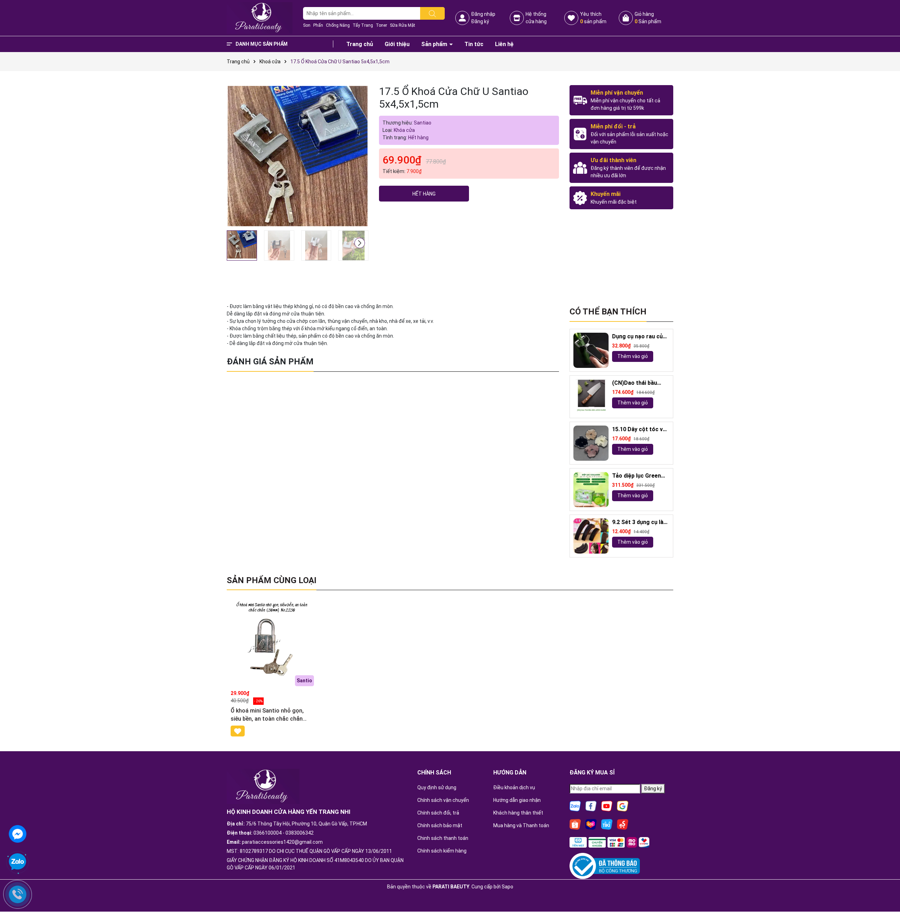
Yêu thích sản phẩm (593, 17)
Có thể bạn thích (608, 312)
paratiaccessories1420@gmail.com (282, 842)
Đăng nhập (483, 14)
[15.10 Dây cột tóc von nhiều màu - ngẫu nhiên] (591, 443)
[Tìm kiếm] (432, 13)
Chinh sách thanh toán (442, 838)
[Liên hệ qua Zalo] (17, 862)
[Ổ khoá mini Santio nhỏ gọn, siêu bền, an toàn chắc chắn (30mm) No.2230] (271, 641)
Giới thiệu (397, 44)
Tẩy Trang (363, 25)
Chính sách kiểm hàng (442, 851)
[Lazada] (591, 824)
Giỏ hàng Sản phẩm (648, 17)
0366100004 (267, 833)
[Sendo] (622, 824)
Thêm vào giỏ (632, 356)
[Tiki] (606, 824)
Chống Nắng (338, 25)
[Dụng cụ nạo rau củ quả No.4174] (591, 350)
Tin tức (473, 44)
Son (306, 25)
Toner (381, 25)
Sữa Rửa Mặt (402, 25)
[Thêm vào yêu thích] (238, 731)
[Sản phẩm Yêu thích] (571, 18)
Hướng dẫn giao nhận (517, 800)
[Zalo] (575, 805)
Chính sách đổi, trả (438, 813)
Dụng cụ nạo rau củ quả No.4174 (637, 336)
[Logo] (259, 17)
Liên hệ (504, 44)
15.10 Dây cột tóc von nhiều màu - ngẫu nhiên (640, 429)
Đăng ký (480, 21)
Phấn (318, 25)
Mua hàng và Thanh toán (521, 825)
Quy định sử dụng (436, 787)
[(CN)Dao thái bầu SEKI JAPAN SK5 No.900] (591, 396)
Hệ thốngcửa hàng (536, 17)
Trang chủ (359, 44)
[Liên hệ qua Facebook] (17, 833)
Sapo (507, 886)
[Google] (622, 805)
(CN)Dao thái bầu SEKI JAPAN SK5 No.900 (634, 383)
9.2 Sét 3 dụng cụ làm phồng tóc (640, 522)
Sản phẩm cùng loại (271, 580)
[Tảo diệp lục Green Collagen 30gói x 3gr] (591, 489)
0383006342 (299, 833)
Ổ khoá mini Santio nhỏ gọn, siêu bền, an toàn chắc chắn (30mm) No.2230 (267, 715)
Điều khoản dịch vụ (514, 787)
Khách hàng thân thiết (518, 813)
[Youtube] (606, 805)
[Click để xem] (297, 156)
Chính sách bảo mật (439, 825)
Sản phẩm (435, 44)
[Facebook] (591, 805)
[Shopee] (575, 824)
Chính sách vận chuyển (443, 800)
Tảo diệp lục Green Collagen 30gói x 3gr (639, 476)
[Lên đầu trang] (886, 894)
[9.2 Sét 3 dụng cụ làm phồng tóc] (591, 536)
